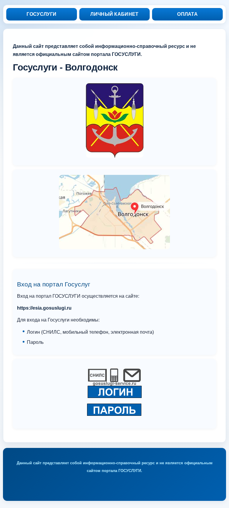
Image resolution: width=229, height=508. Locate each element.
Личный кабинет (114, 14)
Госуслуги (41, 14)
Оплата (187, 14)
